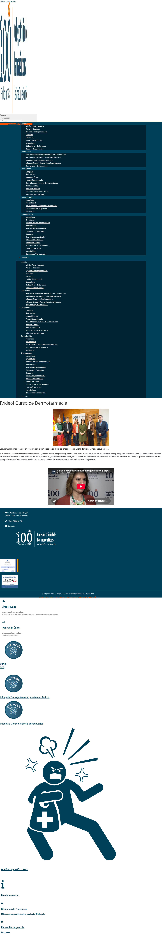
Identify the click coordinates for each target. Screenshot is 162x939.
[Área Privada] (3, 601)
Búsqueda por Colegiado (35, 194)
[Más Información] (3, 884)
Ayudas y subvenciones (34, 240)
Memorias (29, 137)
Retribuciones (31, 226)
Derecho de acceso (33, 243)
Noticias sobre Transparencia (37, 209)
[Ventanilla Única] (3, 622)
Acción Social (31, 203)
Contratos (29, 234)
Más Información (10, 895)
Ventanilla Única (32, 177)
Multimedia (30, 350)
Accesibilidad (31, 251)
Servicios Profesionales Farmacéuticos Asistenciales (46, 155)
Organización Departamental (37, 132)
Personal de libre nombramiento (38, 223)
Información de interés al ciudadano (39, 160)
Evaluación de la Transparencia (37, 245)
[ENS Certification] (9, 587)
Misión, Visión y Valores (35, 126)
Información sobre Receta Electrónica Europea (43, 163)
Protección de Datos (33, 248)
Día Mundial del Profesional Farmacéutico (41, 206)
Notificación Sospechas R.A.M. (37, 191)
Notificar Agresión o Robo (14, 869)
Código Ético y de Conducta (36, 146)
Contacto (25, 257)
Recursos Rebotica (33, 189)
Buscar (3, 115)
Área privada (30, 174)
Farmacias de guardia (12, 927)
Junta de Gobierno (33, 129)
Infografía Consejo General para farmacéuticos (24, 697)
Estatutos (29, 135)
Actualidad (30, 200)
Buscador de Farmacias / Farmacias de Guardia (43, 157)
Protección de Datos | (56, 597)
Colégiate (29, 172)
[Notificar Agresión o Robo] (67, 856)
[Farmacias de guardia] (2, 922)
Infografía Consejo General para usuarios (21, 723)
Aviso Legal (43, 597)
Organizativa (30, 220)
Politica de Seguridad (34, 140)
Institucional (30, 217)
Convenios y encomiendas (35, 237)
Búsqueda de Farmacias (14, 909)
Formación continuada (34, 180)
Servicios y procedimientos (36, 228)
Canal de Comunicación (35, 149)
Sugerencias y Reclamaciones (37, 166)
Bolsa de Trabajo (32, 186)
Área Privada (9, 606)
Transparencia (27, 214)
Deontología (30, 143)
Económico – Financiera (35, 231)
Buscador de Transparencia (36, 254)
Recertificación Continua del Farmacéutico (42, 183)
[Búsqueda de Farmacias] (2, 903)
